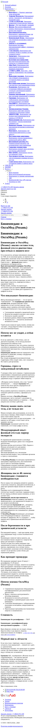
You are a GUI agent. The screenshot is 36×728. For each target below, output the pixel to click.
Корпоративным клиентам (14, 703)
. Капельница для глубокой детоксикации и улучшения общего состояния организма (21, 78)
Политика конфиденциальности (12, 726)
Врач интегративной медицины (19, 174)
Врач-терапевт (14, 172)
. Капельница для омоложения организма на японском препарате (21, 127)
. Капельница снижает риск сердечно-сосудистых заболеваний (21, 149)
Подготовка (9, 710)
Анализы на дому (15, 182)
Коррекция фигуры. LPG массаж (20, 180)
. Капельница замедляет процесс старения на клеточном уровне (19, 110)
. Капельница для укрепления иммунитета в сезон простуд (20, 132)
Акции (7, 701)
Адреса (7, 183)
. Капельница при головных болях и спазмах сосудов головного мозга (21, 52)
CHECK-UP (9, 165)
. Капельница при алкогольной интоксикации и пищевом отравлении (19, 67)
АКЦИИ (8, 167)
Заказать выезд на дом (8, 189)
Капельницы (9, 9)
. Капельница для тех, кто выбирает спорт (21, 153)
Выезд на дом (5, 206)
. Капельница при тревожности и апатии (19, 57)
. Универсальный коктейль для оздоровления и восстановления (20, 143)
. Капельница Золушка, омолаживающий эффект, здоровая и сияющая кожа (21, 46)
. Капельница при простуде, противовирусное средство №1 (21, 105)
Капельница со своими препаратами (21, 176)
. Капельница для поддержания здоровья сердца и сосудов (21, 158)
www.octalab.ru (11, 634)
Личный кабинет (10, 5)
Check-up (8, 708)
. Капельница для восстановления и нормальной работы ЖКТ (20, 138)
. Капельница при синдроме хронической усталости (22, 95)
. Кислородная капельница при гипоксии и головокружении (19, 61)
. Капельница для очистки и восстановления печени (22, 84)
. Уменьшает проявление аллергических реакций (21, 22)
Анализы (8, 7)
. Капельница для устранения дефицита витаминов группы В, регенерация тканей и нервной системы (20, 89)
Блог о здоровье (10, 707)
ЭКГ (10, 178)
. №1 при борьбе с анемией (21, 25)
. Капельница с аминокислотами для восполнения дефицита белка (21, 34)
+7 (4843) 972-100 (7, 187)
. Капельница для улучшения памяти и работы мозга (21, 162)
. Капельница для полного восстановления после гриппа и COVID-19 (20, 116)
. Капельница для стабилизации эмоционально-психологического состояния (19, 99)
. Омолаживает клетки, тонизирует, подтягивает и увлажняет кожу (21, 18)
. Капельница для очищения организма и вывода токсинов (21, 39)
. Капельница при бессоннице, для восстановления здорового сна (21, 121)
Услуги (7, 169)
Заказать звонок (18, 187)
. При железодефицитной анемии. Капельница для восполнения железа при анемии (22, 28)
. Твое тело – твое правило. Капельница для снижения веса (21, 72)
